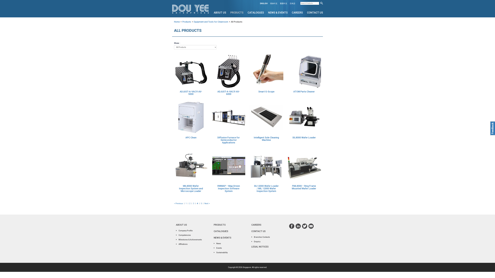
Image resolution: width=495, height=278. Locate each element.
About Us (220, 12)
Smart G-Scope (266, 91)
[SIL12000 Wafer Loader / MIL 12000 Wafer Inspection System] (266, 166)
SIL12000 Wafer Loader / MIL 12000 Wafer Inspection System (266, 188)
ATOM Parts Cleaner (304, 91)
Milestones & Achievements (190, 240)
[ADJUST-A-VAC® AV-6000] (229, 71)
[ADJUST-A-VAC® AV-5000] (191, 71)
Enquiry (257, 242)
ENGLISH (264, 3)
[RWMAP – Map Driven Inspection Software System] (229, 166)
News (218, 243)
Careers (297, 12)
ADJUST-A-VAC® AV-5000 (191, 92)
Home (177, 22)
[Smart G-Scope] (266, 71)
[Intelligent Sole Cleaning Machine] (266, 117)
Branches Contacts (262, 237)
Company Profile (186, 231)
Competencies (185, 235)
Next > (207, 203)
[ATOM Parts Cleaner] (304, 71)
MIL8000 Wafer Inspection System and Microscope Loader (191, 188)
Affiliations (183, 244)
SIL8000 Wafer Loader (304, 137)
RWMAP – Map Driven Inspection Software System (228, 188)
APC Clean (190, 137)
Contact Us (315, 12)
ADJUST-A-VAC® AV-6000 (228, 92)
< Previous (178, 203)
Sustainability (222, 252)
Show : (177, 43)
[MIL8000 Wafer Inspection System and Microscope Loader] (191, 166)
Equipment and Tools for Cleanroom (211, 22)
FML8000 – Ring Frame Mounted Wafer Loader (304, 187)
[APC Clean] (191, 117)
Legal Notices (260, 246)
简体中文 (273, 3)
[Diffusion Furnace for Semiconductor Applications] (229, 117)
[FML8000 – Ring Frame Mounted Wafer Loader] (304, 166)
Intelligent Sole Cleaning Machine (266, 138)
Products (236, 12)
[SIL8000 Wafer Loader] (304, 117)
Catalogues (256, 12)
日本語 (292, 3)
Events (219, 248)
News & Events (278, 12)
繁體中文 (283, 3)
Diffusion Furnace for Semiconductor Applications (228, 140)
